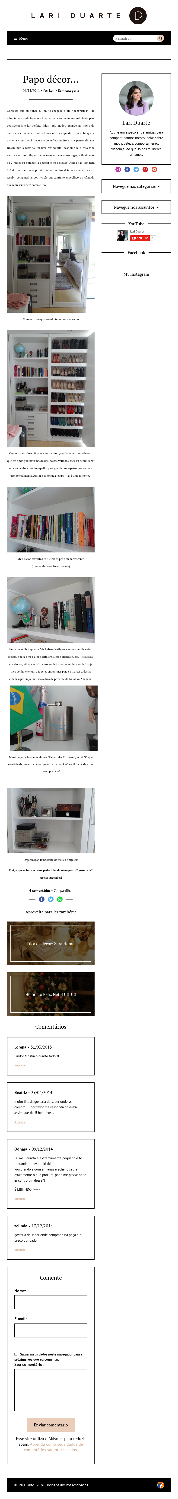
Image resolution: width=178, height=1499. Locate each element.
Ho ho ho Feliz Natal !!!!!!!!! (50, 994)
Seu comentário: (29, 1364)
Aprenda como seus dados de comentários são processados (53, 1447)
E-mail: (20, 1318)
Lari (51, 90)
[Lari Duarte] (89, 15)
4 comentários (39, 890)
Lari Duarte (136, 122)
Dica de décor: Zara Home (50, 943)
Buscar (160, 38)
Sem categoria (68, 90)
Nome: (20, 1290)
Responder (20, 1065)
